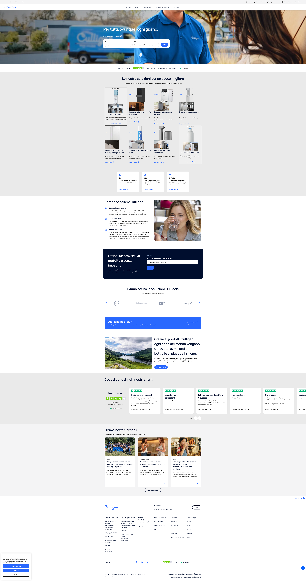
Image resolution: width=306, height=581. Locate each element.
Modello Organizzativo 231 (194, 576)
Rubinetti (107, 545)
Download (174, 533)
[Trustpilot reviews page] (184, 562)
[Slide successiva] (199, 303)
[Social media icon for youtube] (147, 562)
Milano (189, 521)
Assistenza (147, 7)
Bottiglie (140, 526)
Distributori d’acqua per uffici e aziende (128, 526)
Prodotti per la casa (111, 518)
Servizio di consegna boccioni (127, 535)
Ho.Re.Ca (22, 2)
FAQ (172, 529)
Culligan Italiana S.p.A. (185, 573)
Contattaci (193, 323)
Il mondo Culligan (160, 518)
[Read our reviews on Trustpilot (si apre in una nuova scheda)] (184, 68)
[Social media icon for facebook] (131, 562)
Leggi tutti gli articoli (153, 490)
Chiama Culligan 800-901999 (255, 2)
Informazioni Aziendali (173, 573)
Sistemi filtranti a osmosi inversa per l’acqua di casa (110, 527)
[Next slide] (199, 418)
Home (6, 2)
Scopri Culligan (269, 2)
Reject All (16, 570)
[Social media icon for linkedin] (142, 562)
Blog (285, 2)
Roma (189, 525)
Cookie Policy (188, 574)
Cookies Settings (16, 574)
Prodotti (128, 7)
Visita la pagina (123, 189)
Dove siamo (278, 2)
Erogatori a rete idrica (144, 522)
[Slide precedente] (106, 303)
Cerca (299, 2)
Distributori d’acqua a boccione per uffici (127, 522)
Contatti (176, 7)
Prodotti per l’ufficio (128, 518)
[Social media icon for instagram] (136, 562)
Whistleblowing (183, 576)
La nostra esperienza (160, 525)
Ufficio (16, 2)
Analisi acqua (192, 518)
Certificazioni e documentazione (193, 577)
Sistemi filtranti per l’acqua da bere (110, 522)
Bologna (189, 529)
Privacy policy (181, 574)
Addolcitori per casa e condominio (111, 533)
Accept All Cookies (16, 566)
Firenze (189, 533)
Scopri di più (160, 367)
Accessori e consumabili (108, 550)
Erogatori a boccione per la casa (111, 541)
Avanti (164, 44)
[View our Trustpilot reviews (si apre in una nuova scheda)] (116, 408)
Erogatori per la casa (110, 536)
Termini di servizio (162, 573)
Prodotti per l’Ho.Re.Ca (142, 519)
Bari (188, 538)
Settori (137, 7)
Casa (11, 2)
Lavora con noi (292, 2)
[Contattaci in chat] (303, 568)
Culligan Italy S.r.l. (196, 573)
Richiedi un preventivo (162, 7)
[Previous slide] (196, 418)
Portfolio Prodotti (172, 574)
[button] (300, 498)
